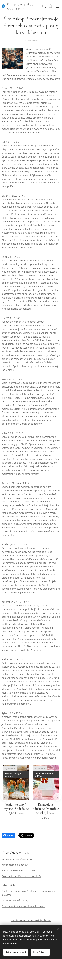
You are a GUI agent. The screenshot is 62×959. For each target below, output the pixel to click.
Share (10, 835)
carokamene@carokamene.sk (17, 858)
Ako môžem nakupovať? (15, 864)
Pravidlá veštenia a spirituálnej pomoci (23, 906)
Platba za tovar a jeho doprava (18, 870)
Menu (57, 6)
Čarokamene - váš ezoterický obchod (31, 920)
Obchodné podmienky (14, 891)
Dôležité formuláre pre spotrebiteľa (21, 876)
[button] (44, 6)
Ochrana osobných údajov (16, 900)
